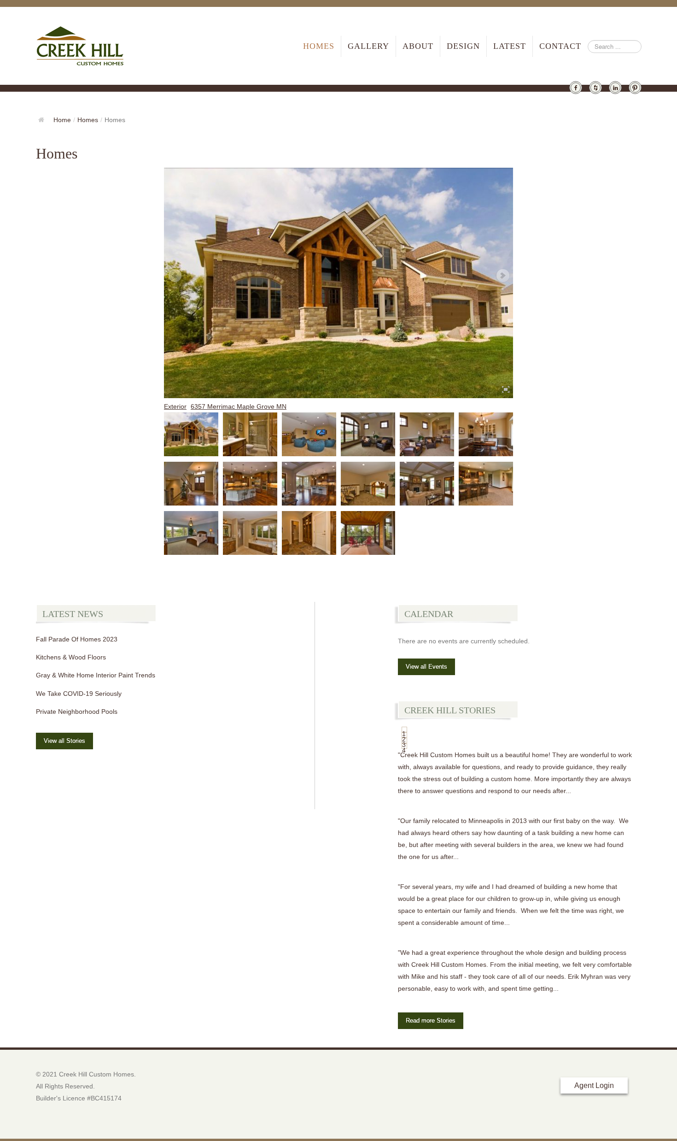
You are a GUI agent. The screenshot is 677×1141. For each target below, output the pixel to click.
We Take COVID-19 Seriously (79, 693)
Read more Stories (430, 1020)
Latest (509, 46)
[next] (502, 276)
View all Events (426, 666)
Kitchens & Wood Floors (71, 657)
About (418, 46)
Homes (318, 46)
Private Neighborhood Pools (76, 711)
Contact (560, 46)
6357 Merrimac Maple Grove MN (238, 406)
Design (463, 46)
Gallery (368, 46)
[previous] (174, 276)
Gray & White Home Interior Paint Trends (95, 675)
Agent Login (594, 1085)
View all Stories (64, 740)
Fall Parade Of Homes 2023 (76, 639)
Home (62, 120)
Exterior (175, 406)
